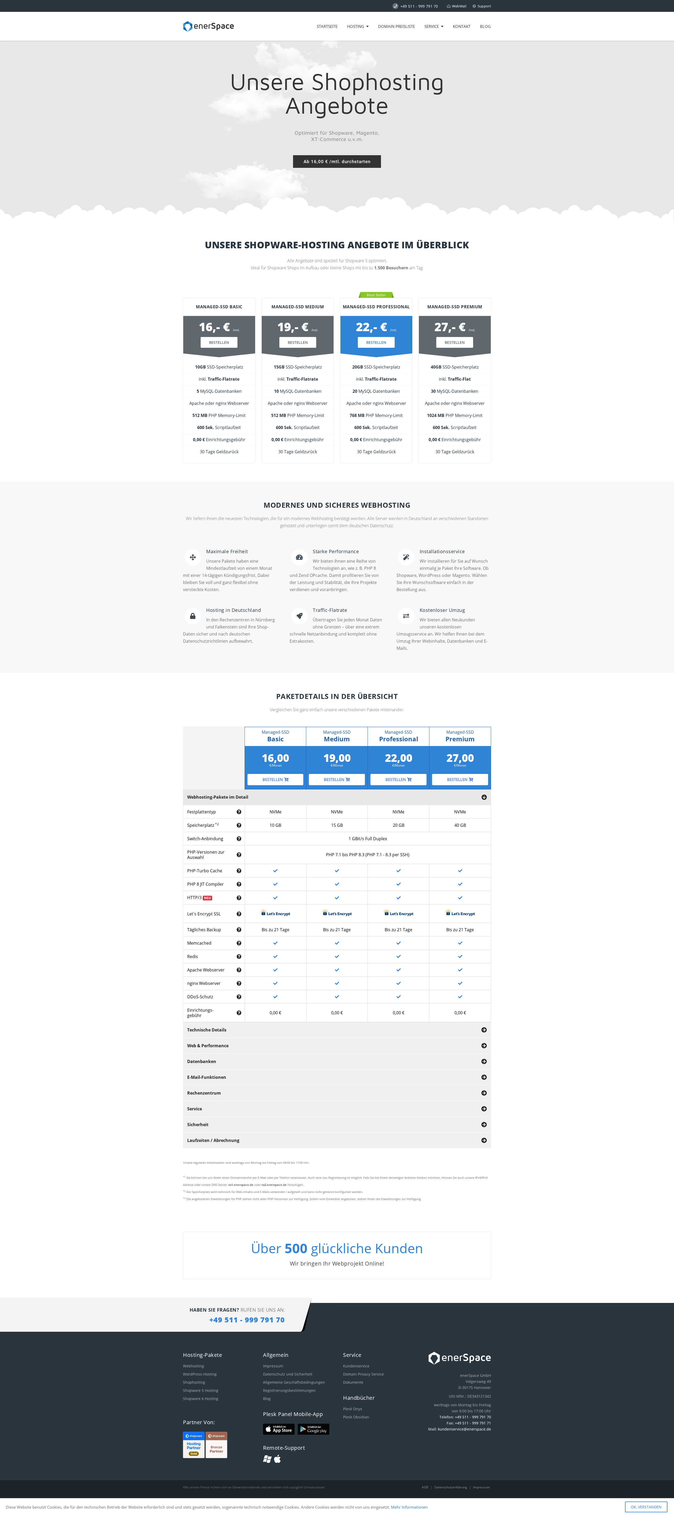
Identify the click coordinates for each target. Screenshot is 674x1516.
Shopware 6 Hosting (200, 1398)
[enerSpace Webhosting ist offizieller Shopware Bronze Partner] (216, 1456)
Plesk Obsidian (356, 1416)
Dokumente (353, 1382)
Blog (485, 26)
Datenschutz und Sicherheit (287, 1374)
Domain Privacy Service (363, 1374)
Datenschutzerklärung (451, 1487)
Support (484, 6)
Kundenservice (356, 1365)
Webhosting (193, 1365)
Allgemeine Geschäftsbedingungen (294, 1382)
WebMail (459, 6)
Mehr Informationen (409, 1507)
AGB (425, 1487)
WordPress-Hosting (200, 1374)
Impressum (273, 1365)
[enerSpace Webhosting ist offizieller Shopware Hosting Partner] (194, 1456)
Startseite (327, 26)
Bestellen (219, 342)
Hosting (356, 26)
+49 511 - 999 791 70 (473, 1416)
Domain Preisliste (396, 26)
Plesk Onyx (352, 1408)
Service (432, 26)
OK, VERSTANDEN (646, 1506)
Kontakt (461, 26)
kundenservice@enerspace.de (464, 1429)
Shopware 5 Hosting (200, 1390)
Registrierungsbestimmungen (289, 1390)
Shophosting (194, 1382)
